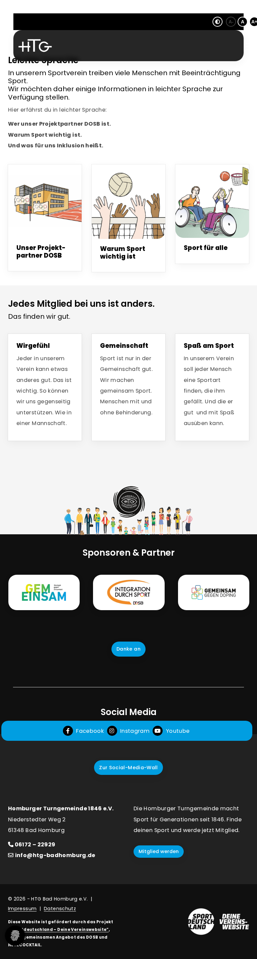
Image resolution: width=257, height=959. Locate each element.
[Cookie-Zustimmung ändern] (15, 936)
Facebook (89, 731)
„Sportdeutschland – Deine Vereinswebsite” (58, 929)
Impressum (22, 908)
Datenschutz (60, 908)
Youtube (176, 731)
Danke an (128, 649)
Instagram (134, 731)
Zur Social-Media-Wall (128, 767)
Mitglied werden (159, 851)
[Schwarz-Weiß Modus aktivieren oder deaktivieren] (217, 22)
